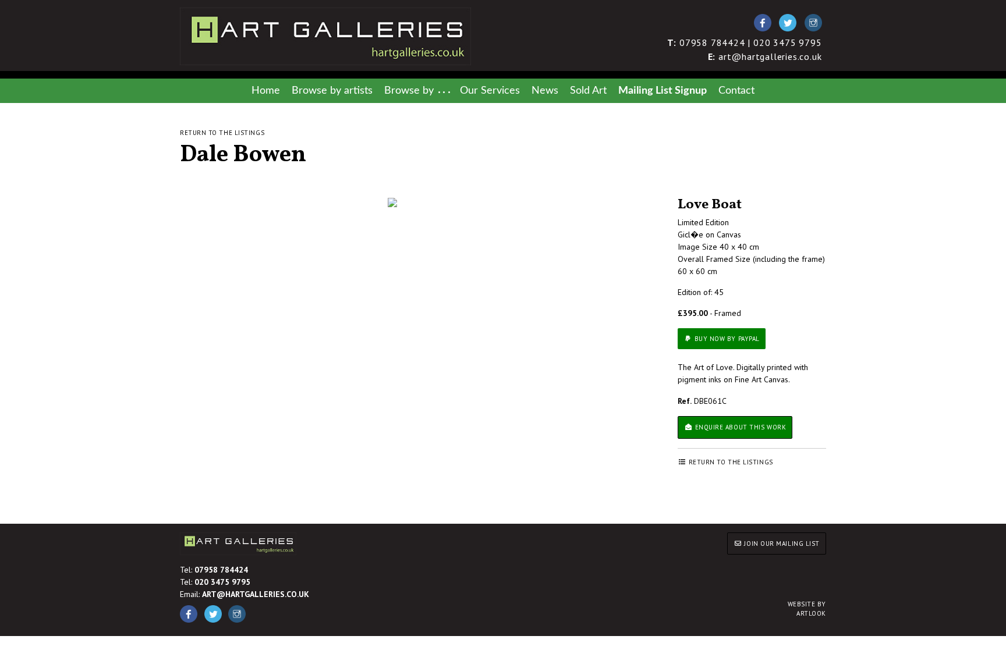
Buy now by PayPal (726, 339)
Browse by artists (332, 90)
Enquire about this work (739, 427)
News (545, 90)
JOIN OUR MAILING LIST (781, 543)
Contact (736, 90)
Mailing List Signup (662, 90)
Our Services (490, 90)
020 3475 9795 (222, 582)
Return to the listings (222, 133)
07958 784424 (221, 569)
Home (266, 90)
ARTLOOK (807, 609)
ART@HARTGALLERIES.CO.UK (255, 594)
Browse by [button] (409, 90)
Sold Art (588, 90)
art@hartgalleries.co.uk (765, 56)
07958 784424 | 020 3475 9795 (744, 42)
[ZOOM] (392, 202)
